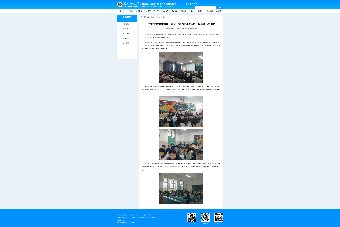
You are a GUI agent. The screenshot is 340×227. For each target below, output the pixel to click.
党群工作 (183, 11)
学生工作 (192, 11)
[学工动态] (127, 44)
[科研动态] (127, 40)
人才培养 (148, 11)
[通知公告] (127, 30)
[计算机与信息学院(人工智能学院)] (146, 4)
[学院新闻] (127, 26)
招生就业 (174, 11)
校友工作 (219, 11)
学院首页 (121, 11)
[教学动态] (127, 35)
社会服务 (165, 11)
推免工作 (201, 11)
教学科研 (157, 11)
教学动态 (158, 17)
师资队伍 (139, 11)
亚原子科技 (149, 215)
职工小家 (210, 11)
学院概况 (130, 11)
